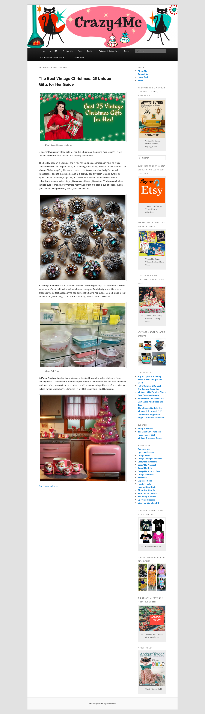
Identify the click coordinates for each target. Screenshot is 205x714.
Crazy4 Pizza (144, 455)
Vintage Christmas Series (149, 438)
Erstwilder (142, 477)
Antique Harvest (145, 428)
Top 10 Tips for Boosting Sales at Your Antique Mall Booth (150, 379)
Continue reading (48, 485)
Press (80, 51)
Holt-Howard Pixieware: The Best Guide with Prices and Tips (151, 401)
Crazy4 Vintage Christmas (150, 458)
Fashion (90, 51)
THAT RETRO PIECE (147, 493)
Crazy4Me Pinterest (147, 464)
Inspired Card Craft (146, 487)
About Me (54, 51)
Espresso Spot (145, 480)
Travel (126, 51)
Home (42, 51)
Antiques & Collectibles (109, 51)
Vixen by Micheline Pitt (148, 502)
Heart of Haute (144, 483)
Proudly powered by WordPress (102, 703)
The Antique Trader (147, 496)
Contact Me (68, 51)
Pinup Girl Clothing (147, 490)
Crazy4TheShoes (146, 474)
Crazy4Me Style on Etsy (149, 471)
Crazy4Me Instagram (147, 461)
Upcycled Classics (146, 499)
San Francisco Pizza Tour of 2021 (54, 57)
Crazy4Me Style (145, 468)
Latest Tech (79, 57)
